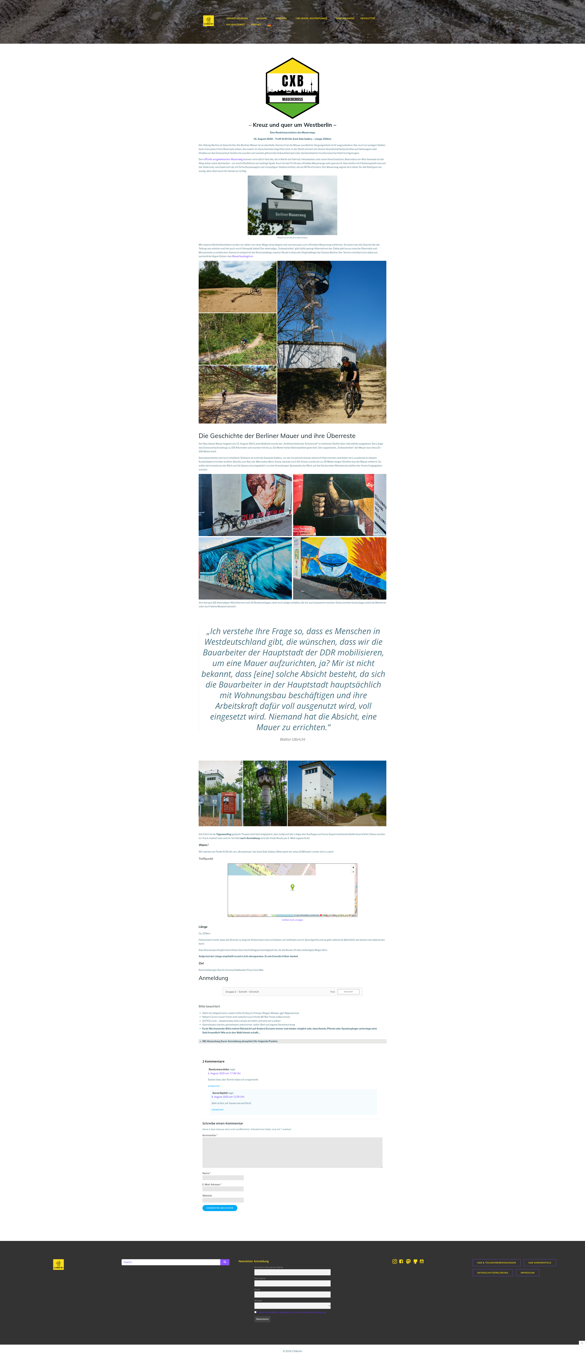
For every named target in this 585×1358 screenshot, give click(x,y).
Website (207, 1195)
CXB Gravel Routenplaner (311, 18)
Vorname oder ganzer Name (268, 1267)
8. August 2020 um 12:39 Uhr (228, 1096)
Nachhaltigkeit (235, 24)
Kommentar (209, 1135)
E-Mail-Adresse (211, 1184)
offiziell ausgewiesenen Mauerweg (223, 159)
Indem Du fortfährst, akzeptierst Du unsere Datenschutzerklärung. (292, 1312)
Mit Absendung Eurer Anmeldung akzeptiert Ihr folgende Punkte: (240, 1041)
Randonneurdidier (219, 1069)
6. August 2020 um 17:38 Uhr (224, 1073)
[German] (270, 25)
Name (206, 1173)
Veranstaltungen (237, 18)
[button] (238, 286)
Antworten (214, 1086)
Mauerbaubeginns (242, 256)
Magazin (262, 18)
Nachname (259, 1278)
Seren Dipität (220, 1093)
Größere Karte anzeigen (292, 919)
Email (257, 1289)
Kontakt (256, 24)
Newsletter (367, 18)
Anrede (258, 1300)
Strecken (281, 18)
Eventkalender (345, 18)
